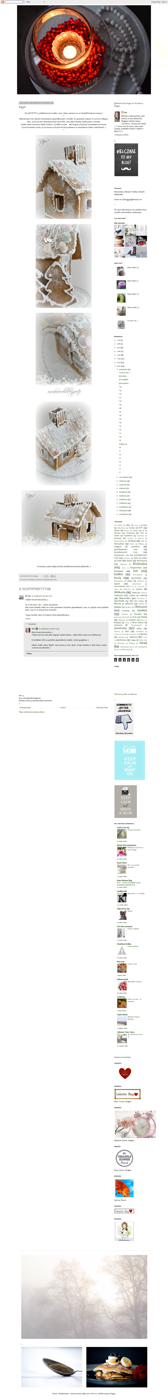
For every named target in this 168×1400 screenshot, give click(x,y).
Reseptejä (117, 622)
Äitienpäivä (126, 650)
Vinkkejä (132, 643)
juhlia (136, 558)
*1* (120, 473)
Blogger (113, 1394)
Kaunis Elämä (122, 863)
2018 (119, 344)
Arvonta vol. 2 (132, 321)
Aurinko (132, 528)
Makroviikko (125, 598)
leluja (132, 586)
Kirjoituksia (140, 564)
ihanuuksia (119, 543)
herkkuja (32, 579)
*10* (120, 437)
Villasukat (120, 643)
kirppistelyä (135, 567)
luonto (139, 589)
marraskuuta (124, 477)
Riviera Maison (138, 622)
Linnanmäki (141, 586)
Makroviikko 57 (132, 281)
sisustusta (120, 628)
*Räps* (128, 525)
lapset (117, 583)
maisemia (118, 595)
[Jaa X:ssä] (49, 576)
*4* (120, 462)
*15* (120, 419)
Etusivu (63, 707)
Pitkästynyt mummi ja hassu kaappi (135, 848)
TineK (124, 634)
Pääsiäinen (132, 620)
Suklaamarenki (122, 979)
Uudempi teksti (25, 707)
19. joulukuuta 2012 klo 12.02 (42, 596)
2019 (119, 340)
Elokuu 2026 (132, 964)
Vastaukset (32, 624)
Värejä (143, 643)
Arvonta (144, 525)
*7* (120, 451)
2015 (119, 355)
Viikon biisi (143, 640)
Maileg (143, 593)
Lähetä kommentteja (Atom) (34, 712)
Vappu (133, 640)
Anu (33, 629)
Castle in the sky (123, 827)
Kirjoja (124, 568)
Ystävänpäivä (142, 647)
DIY (141, 527)
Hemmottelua (119, 541)
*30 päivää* (118, 525)
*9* (120, 440)
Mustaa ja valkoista (123, 603)
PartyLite (125, 614)
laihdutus (140, 581)
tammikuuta (124, 514)
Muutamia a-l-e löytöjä (136, 893)
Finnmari (117, 533)
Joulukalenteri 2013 (125, 552)
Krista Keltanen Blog (124, 880)
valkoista (133, 637)
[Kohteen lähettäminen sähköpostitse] (44, 576)
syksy (139, 628)
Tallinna (117, 631)
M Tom (28, 596)
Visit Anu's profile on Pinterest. (125, 694)
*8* (120, 447)
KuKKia (118, 574)
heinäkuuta (123, 492)
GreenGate (130, 533)
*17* (120, 412)
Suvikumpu (121, 997)
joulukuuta (123, 369)
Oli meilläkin (123, 380)
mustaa (141, 601)
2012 (119, 366)
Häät (142, 541)
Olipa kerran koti (123, 909)
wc (133, 647)
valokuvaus (121, 640)
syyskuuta (123, 485)
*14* (120, 422)
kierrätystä (142, 560)
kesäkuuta (123, 496)
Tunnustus (132, 634)
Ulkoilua (143, 634)
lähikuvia (119, 592)
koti (135, 571)
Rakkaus (142, 620)
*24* (120, 387)
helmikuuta (123, 510)
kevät (129, 560)
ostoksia (142, 610)
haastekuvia (128, 536)
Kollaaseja (118, 571)
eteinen (126, 530)
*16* (120, 415)
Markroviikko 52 (133, 307)
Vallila (145, 637)
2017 (119, 348)
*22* (120, 394)
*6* (120, 455)
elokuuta (122, 488)
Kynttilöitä (136, 578)
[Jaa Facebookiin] (52, 576)
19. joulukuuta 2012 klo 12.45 (49, 629)
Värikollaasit (124, 647)
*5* (120, 458)
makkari (132, 595)
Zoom (118, 650)
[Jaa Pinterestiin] (54, 576)
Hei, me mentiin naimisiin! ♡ (133, 866)
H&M (142, 533)
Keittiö (144, 558)
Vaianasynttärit (133, 946)
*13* (120, 426)
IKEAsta (141, 544)
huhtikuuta (123, 503)
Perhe (134, 617)
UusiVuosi (122, 637)
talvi (127, 631)
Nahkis (130, 911)
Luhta (116, 589)
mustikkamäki (122, 891)
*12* (120, 430)
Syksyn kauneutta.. (134, 830)
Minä (131, 601)
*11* (120, 433)
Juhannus (127, 558)
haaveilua (140, 536)
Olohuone (141, 607)
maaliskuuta (124, 507)
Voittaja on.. (123, 444)
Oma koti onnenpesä (124, 926)
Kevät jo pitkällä (133, 929)
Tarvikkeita (140, 631)
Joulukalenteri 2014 (121, 555)
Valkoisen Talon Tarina (125, 1032)
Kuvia (117, 578)
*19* (120, 405)
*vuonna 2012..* (124, 372)
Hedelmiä (130, 538)
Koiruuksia (122, 376)
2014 (119, 359)
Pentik (127, 617)
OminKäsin (126, 611)
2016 (119, 351)
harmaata (117, 538)
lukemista (127, 589)
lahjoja (129, 581)
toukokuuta (123, 499)
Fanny (135, 530)
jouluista (39, 579)
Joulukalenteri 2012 (50, 579)
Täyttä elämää (122, 1014)
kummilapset (137, 575)
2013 (119, 362)
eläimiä (116, 530)
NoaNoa (128, 607)
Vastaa (27, 619)
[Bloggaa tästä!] (47, 576)
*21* (120, 397)
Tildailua (117, 634)
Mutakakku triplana (134, 981)
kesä (119, 560)
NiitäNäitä (117, 607)
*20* (120, 401)
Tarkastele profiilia (121, 135)
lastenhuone (136, 584)
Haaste (116, 536)
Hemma (141, 538)
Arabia (136, 525)
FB (143, 530)
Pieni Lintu (121, 962)
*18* (120, 408)
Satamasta (118, 625)
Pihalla (144, 617)
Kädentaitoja (118, 581)
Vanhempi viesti (102, 707)
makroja (143, 595)
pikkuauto (121, 620)
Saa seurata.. (119, 223)
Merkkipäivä (141, 598)
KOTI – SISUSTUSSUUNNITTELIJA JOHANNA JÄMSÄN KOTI (129, 884)
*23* (120, 390)
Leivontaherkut (119, 586)
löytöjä (134, 592)
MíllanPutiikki (119, 601)
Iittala (132, 544)
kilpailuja (123, 564)
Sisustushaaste (136, 625)
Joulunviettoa (123, 383)
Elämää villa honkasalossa (126, 845)
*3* (120, 465)
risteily (127, 623)
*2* (120, 469)
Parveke (137, 614)
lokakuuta (123, 481)
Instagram (118, 547)
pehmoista (118, 617)
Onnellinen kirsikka (124, 944)
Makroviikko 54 (133, 267)
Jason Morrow (92, 1394)
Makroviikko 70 (133, 294)
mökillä (141, 604)
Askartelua (121, 528)
